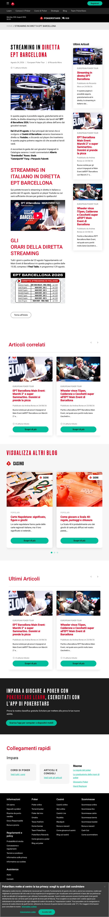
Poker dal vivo (37, 813)
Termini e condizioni (15, 853)
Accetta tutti (47, 912)
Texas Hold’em (38, 822)
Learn (9, 11)
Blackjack (60, 822)
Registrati (95, 3)
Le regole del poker (82, 770)
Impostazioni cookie (28, 912)
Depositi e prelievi (14, 809)
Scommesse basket (89, 822)
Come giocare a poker (40, 839)
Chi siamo (11, 805)
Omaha (35, 817)
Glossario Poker (80, 782)
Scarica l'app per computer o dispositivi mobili (31, 723)
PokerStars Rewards (40, 835)
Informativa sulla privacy (17, 857)
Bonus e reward (62, 826)
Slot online (60, 809)
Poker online (37, 805)
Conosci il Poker (23, 11)
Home (10, 26)
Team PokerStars (78, 11)
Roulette (59, 817)
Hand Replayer (80, 786)
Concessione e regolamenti (12, 847)
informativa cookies (29, 907)
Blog (65, 11)
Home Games (37, 826)
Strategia (55, 11)
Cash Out (85, 830)
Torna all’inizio (21, 315)
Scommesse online (89, 805)
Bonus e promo (13, 825)
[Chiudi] (105, 887)
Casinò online (62, 805)
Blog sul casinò (62, 835)
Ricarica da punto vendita (14, 815)
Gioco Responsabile (15, 821)
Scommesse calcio (89, 813)
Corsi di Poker (40, 11)
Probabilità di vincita (15, 841)
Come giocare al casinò (66, 830)
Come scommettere (89, 835)
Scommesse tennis (89, 817)
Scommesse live (88, 809)
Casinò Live (61, 813)
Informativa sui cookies (16, 862)
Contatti (10, 879)
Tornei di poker (38, 809)
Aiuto (9, 875)
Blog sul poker (37, 843)
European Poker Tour (36, 62)
